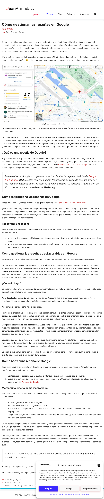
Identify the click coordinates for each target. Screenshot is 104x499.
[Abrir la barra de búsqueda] (95, 14)
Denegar (69, 488)
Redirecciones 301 (13, 482)
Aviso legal (85, 494)
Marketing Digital (13, 479)
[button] (99, 465)
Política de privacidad (72, 494)
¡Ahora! (36, 14)
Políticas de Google (30, 382)
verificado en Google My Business (73, 203)
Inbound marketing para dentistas (21, 485)
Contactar (84, 14)
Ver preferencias (90, 488)
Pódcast (49, 14)
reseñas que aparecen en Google (73, 164)
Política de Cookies (57, 494)
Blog (60, 14)
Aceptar (48, 488)
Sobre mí (71, 14)
